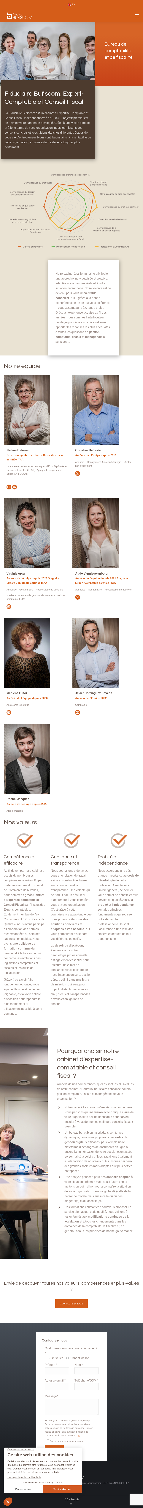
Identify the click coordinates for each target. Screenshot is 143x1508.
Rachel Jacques (18, 799)
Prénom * (51, 1364)
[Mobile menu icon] (136, 15)
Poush (75, 1499)
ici (79, 1435)
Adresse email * (55, 1380)
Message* (51, 1396)
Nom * (78, 1364)
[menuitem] (71, 4)
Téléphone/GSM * (86, 1380)
